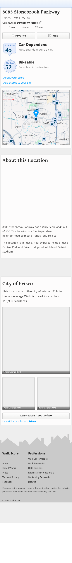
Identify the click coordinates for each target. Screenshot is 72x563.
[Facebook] (10, 458)
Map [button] (55, 35)
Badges (32, 482)
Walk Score (10, 453)
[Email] (16, 458)
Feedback (7, 482)
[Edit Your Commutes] (40, 22)
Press (5, 472)
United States (9, 421)
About (5, 463)
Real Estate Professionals (41, 472)
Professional (37, 453)
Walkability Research (38, 477)
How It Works (9, 468)
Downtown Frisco (27, 22)
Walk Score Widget (37, 459)
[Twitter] (4, 458)
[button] (36, 113)
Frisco (6, 18)
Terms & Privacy (10, 477)
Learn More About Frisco (36, 415)
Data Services (35, 468)
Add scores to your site (17, 82)
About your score (13, 77)
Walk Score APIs (36, 463)
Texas (23, 421)
